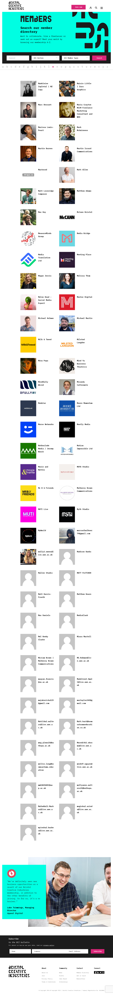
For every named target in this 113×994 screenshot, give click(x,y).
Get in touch (81, 976)
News (60, 972)
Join (43, 976)
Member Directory (83, 972)
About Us (45, 972)
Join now (78, 7)
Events (61, 976)
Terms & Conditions (49, 982)
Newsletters (81, 979)
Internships (63, 982)
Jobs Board (63, 979)
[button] (101, 8)
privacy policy (48, 945)
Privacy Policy (47, 979)
